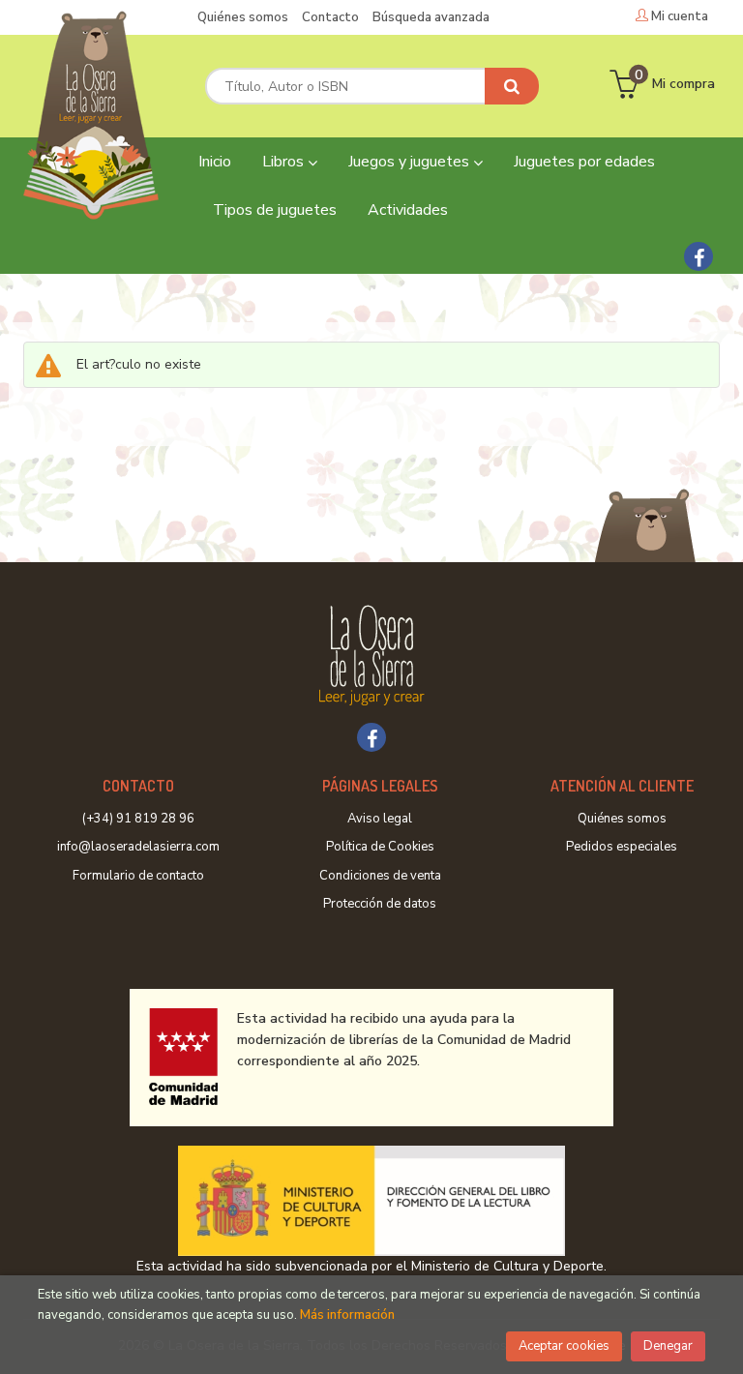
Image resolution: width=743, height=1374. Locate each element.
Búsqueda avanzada (431, 17)
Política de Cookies (380, 846)
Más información (347, 1315)
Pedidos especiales (621, 846)
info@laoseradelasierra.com (138, 846)
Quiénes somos (242, 17)
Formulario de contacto (138, 875)
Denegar (668, 1346)
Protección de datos (379, 903)
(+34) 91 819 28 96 (138, 818)
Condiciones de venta (380, 875)
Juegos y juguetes (410, 161)
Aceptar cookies (564, 1346)
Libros (285, 161)
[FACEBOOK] (698, 256)
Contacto (330, 17)
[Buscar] (512, 86)
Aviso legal (379, 818)
